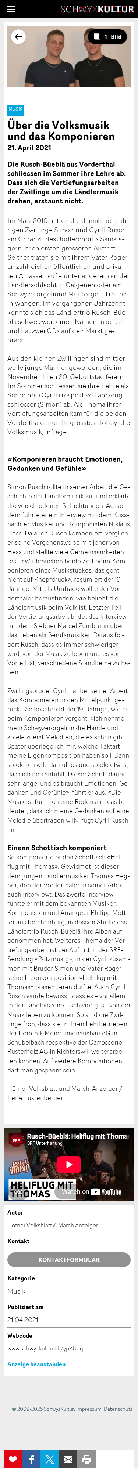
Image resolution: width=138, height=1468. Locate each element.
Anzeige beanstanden (36, 1364)
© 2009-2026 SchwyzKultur (43, 1408)
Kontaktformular (69, 1259)
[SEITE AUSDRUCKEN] (86, 1459)
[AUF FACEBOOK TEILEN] (31, 1459)
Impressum (89, 1408)
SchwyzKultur (97, 9)
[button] (11, 9)
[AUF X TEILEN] (49, 1459)
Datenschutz (118, 1408)
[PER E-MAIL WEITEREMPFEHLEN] (68, 1459)
